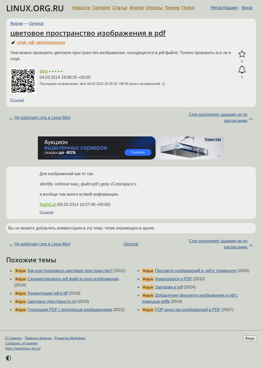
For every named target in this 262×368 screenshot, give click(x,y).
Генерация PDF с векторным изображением (70, 309)
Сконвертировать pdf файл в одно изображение (73, 279)
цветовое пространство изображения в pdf (88, 33)
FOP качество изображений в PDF (188, 309)
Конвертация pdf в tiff (48, 293)
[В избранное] (242, 54)
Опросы (154, 7)
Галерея (101, 7)
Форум (136, 7)
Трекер (172, 7)
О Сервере (13, 338)
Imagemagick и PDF (173, 279)
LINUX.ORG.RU (35, 8)
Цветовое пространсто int (52, 301)
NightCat (48, 204)
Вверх (250, 338)
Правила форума (38, 338)
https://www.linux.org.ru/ (23, 348)
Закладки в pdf (169, 287)
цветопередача (50, 42)
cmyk (21, 42)
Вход (247, 7)
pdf (31, 42)
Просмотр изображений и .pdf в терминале (195, 270)
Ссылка (17, 100)
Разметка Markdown (69, 338)
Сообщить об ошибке (21, 343)
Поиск (188, 7)
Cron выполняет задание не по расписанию (218, 117)
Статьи (119, 7)
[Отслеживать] (242, 69)
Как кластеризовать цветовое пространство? (70, 270)
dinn (44, 71)
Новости (81, 7)
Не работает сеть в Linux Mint (42, 117)
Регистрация (224, 7)
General (36, 23)
